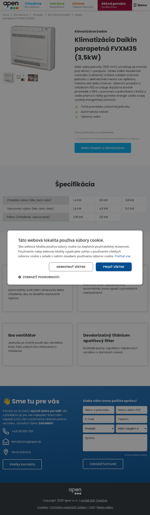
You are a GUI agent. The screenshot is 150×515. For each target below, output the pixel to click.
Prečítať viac (123, 256)
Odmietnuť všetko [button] (70, 267)
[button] (39, 277)
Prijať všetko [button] (113, 267)
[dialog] (75, 257)
